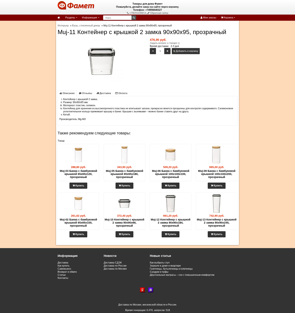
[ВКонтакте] (151, 290)
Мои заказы (209, 17)
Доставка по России (115, 265)
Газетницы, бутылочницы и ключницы (171, 268)
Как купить (63, 265)
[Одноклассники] (143, 290)
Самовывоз (64, 268)
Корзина (228, 17)
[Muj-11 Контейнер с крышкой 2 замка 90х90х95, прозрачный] (101, 61)
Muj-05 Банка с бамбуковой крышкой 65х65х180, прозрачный (124, 174)
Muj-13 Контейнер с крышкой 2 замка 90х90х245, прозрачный (216, 222)
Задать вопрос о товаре (163, 43)
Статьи (62, 275)
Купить (79, 185)
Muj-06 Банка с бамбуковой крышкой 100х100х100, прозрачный (170, 174)
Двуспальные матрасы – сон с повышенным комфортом (182, 275)
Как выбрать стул (159, 262)
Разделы (70, 17)
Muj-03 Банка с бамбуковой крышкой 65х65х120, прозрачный (78, 174)
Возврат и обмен (67, 271)
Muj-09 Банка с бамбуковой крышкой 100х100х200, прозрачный (216, 174)
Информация (90, 17)
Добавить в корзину (186, 51)
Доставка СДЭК (113, 262)
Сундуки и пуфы (159, 271)
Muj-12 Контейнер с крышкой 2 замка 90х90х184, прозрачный (170, 222)
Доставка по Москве (115, 268)
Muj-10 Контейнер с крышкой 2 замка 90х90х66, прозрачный (124, 222)
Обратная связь (158, 13)
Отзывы (86, 93)
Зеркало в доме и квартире (165, 265)
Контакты (63, 278)
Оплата (122, 93)
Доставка (105, 93)
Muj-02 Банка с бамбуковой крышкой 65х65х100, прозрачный (78, 222)
